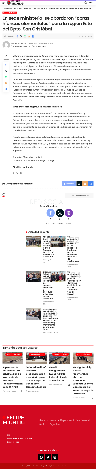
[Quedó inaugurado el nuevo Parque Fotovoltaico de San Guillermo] (59, 358)
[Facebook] (14, 173)
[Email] (29, 36)
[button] (4, 2)
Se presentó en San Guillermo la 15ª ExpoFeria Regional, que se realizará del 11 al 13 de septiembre (73, 249)
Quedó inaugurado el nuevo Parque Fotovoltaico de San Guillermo (58, 374)
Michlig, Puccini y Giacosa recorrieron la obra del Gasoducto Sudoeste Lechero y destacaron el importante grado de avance (83, 380)
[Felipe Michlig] (15, 2)
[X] (17, 173)
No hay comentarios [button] (80, 195)
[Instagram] (21, 173)
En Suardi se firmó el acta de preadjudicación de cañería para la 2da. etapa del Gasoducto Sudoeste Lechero (36, 377)
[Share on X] (21, 36)
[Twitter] (48, 457)
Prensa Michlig (20, 43)
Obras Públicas (9, 12)
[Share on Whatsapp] (25, 36)
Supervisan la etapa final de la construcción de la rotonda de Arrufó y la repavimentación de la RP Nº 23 (12, 377)
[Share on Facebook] (17, 36)
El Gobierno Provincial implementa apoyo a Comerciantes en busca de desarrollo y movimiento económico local (50, 319)
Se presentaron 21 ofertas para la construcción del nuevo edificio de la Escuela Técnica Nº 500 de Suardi (74, 282)
